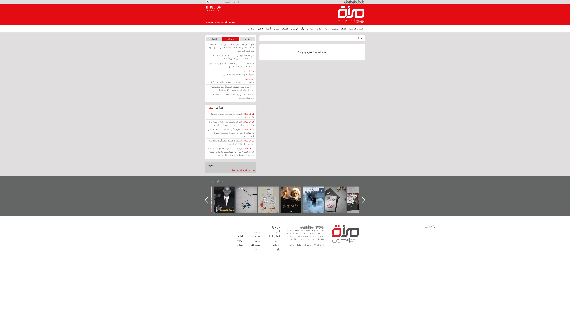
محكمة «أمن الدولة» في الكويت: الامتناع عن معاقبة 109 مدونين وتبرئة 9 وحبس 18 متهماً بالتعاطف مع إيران (231, 133)
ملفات (276, 29)
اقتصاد (285, 29)
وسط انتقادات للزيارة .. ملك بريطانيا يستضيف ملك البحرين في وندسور (233, 96)
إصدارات (251, 29)
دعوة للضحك (224, 189)
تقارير (318, 29)
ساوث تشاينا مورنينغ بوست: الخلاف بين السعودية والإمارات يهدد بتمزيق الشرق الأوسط (233, 57)
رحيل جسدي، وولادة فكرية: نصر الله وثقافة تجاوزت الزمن (231, 80)
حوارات (310, 29)
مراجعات (239, 240)
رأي (302, 29)
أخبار (326, 29)
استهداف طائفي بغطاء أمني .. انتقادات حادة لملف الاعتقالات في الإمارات (231, 142)
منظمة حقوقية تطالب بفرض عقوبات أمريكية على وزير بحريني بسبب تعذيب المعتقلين (231, 65)
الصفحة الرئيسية (356, 29)
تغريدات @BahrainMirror (243, 170)
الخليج (260, 29)
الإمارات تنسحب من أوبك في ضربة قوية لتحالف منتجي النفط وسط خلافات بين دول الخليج (231, 123)
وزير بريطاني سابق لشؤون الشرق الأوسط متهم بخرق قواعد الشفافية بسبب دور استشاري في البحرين (232, 88)
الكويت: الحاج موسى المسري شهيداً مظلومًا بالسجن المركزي (232, 115)
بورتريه (257, 240)
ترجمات (294, 29)
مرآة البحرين (351, 15)
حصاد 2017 (313, 189)
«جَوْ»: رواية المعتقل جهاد (246, 191)
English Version (213, 9)
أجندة (268, 29)
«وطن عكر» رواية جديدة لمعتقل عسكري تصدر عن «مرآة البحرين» (335, 195)
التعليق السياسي (338, 29)
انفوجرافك (255, 245)
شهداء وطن (268, 189)
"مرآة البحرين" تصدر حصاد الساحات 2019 (357, 193)
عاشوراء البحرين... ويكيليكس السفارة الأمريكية (291, 193)
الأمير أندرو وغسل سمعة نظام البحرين (238, 72)
